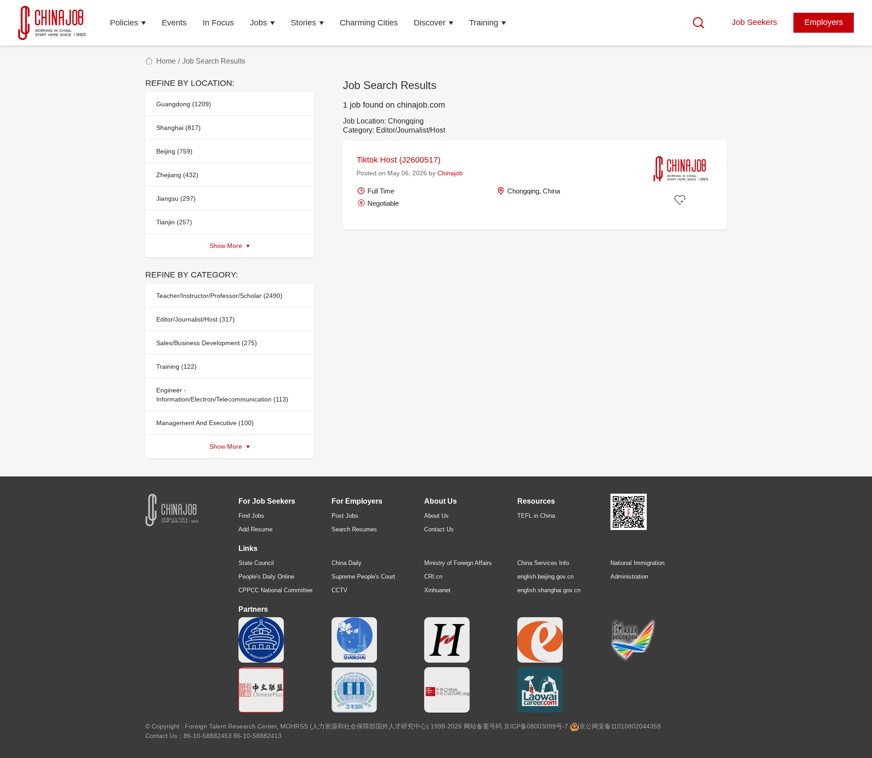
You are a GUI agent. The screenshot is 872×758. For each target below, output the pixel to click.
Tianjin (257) (174, 222)
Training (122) (176, 366)
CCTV (339, 590)
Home (166, 61)
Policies (124, 22)
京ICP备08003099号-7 (536, 726)
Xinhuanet (437, 590)
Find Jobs (251, 515)
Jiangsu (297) (176, 198)
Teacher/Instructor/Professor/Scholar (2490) (219, 295)
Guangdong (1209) (183, 104)
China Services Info (543, 563)
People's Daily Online (266, 576)
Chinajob (450, 173)
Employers (823, 22)
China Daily (347, 563)
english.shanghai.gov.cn (548, 590)
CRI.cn (433, 576)
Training (483, 22)
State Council (256, 563)
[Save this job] (681, 200)
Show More (226, 245)
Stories (303, 22)
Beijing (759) (174, 151)
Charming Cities (369, 22)
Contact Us (439, 529)
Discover (430, 22)
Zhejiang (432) (177, 174)
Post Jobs (345, 515)
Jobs (258, 22)
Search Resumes (354, 529)
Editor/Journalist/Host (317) (195, 319)
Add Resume (255, 529)
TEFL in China (536, 515)
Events (174, 22)
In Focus (218, 22)
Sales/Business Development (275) (206, 343)
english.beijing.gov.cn (545, 576)
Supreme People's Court (363, 576)
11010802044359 (636, 726)
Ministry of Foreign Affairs (458, 563)
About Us (436, 515)
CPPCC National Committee (275, 590)
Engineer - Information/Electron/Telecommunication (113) (222, 394)
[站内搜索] (698, 23)
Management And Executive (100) (205, 422)
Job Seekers (754, 22)
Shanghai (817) (178, 127)
